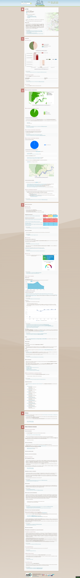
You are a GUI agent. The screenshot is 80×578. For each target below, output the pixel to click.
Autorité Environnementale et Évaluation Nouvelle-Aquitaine (33, 507)
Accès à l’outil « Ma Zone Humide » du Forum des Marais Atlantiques (34, 134)
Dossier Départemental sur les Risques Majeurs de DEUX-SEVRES (37, 338)
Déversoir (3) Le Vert (29, 386)
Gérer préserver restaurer (54, 3)
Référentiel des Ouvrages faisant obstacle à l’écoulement (35, 383)
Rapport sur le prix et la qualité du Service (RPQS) (32, 327)
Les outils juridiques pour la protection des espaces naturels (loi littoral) (35, 33)
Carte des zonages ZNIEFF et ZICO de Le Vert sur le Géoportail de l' (37, 199)
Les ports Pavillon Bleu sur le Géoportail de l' (34, 568)
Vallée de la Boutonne (29, 448)
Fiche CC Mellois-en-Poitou (30, 421)
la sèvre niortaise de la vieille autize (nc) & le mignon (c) (33, 158)
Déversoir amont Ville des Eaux (31, 400)
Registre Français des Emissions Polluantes (32, 369)
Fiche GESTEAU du (31, 515)
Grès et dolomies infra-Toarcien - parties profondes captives (34, 185)
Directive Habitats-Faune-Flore (42, 445)
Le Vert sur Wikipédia (29, 32)
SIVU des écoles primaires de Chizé (31, 16)
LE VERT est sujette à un (46, 349)
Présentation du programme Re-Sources (31, 550)
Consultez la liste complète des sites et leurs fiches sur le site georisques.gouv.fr (35, 248)
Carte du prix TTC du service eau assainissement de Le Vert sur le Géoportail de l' (39, 325)
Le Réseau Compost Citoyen (30, 559)
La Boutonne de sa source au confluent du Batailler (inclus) (34, 157)
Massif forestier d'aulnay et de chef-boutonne (36, 195)
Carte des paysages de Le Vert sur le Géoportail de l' (35, 81)
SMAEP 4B (28, 17)
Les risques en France (29, 368)
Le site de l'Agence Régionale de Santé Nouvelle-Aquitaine (33, 298)
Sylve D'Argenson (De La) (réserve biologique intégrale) (33, 434)
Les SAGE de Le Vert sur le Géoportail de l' (34, 524)
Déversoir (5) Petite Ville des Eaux (31, 397)
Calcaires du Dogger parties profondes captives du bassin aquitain (35, 184)
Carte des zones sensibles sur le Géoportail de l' (35, 334)
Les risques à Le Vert (29, 366)
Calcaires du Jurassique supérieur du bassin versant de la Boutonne (33, 219)
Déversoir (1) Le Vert (29, 394)
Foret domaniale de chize (33, 194)
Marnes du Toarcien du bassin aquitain (32, 186)
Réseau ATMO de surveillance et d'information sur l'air (33, 273)
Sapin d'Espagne (28, 122)
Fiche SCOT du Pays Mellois (30, 468)
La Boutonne (28, 153)
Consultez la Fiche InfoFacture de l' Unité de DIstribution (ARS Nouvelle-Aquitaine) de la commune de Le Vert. (39, 293)
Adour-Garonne (44, 512)
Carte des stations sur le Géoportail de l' (34, 272)
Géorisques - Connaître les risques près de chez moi (33, 367)
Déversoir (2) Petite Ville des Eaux (31, 403)
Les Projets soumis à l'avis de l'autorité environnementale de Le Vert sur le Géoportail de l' (40, 506)
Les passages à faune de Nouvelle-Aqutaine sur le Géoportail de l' (37, 480)
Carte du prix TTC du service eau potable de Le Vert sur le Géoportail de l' (38, 324)
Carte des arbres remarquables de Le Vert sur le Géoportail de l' (37, 126)
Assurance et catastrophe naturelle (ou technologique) (33, 370)
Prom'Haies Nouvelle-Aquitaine (30, 127)
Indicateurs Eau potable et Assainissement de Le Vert (33, 326)
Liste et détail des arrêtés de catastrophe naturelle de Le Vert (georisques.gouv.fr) (36, 379)
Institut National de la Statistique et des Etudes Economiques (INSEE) (34, 31)
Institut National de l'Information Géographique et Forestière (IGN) (34, 30)
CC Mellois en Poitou (29, 15)
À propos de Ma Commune (36, 576)
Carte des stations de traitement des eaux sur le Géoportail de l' (37, 333)
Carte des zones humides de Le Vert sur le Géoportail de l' (36, 135)
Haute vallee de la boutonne (33, 196)
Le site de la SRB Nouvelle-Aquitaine (31, 489)
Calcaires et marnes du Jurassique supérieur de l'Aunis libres (32, 221)
